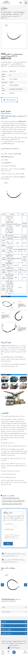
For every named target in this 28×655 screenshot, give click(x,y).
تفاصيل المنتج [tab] (6, 111)
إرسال (8, 544)
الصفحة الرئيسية (7, 12)
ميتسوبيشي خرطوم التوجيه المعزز (10, 14)
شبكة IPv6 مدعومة (15, 647)
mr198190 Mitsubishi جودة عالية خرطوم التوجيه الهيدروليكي (11, 600)
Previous (2, 584)
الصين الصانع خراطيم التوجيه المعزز (10, 498)
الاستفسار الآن (10, 100)
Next (25, 584)
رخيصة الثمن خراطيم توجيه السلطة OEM (11, 504)
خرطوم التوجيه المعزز (18, 12)
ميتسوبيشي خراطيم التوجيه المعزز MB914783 (13, 501)
